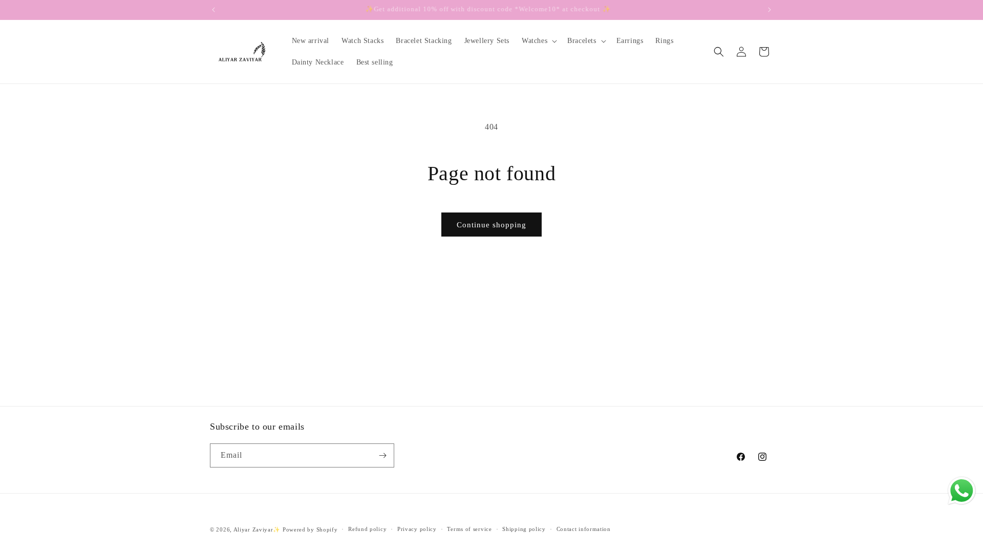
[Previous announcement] (213, 9)
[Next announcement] (769, 9)
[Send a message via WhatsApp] (962, 491)
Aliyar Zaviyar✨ (257, 529)
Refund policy (367, 529)
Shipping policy (524, 529)
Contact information (584, 529)
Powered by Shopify (310, 529)
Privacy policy (417, 529)
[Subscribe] (382, 455)
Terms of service (469, 529)
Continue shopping (491, 225)
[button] (538, 41)
